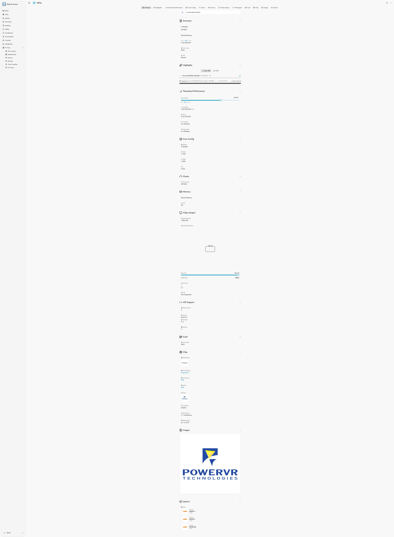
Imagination (185, 372)
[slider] (220, 100)
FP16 (190, 41)
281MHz (236, 97)
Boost (185, 102)
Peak (182, 41)
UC (182, 102)
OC (189, 102)
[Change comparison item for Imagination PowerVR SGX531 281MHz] (210, 12)
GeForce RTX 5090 (223, 81)
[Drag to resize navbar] (210, 15)
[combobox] (212, 81)
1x (217, 81)
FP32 (186, 41)
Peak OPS (207, 71)
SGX (182, 380)
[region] (210, 464)
